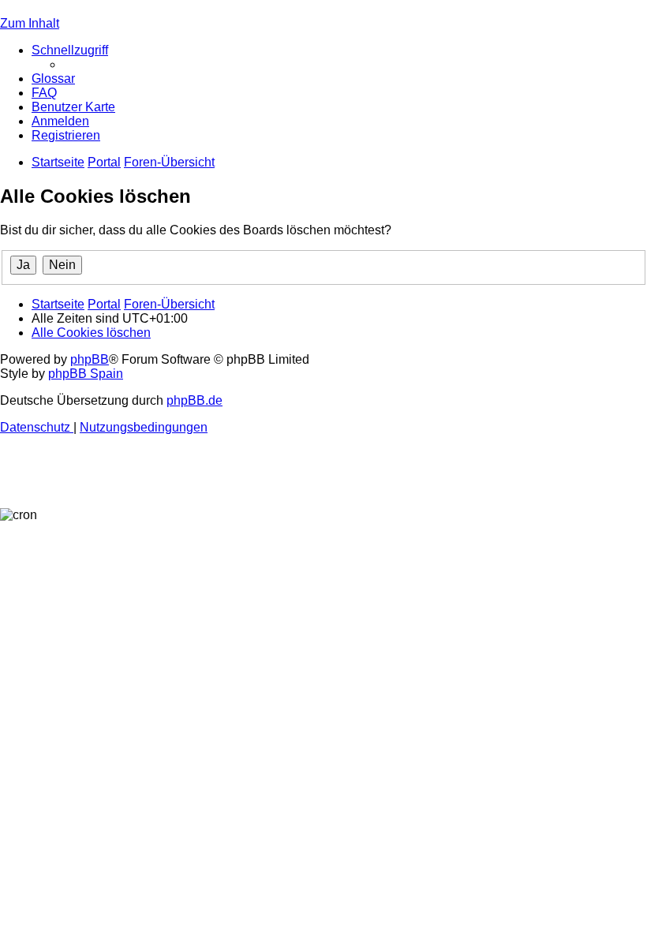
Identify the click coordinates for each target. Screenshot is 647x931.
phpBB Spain (85, 373)
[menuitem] (53, 78)
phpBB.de (194, 400)
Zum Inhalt (29, 23)
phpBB (89, 359)
